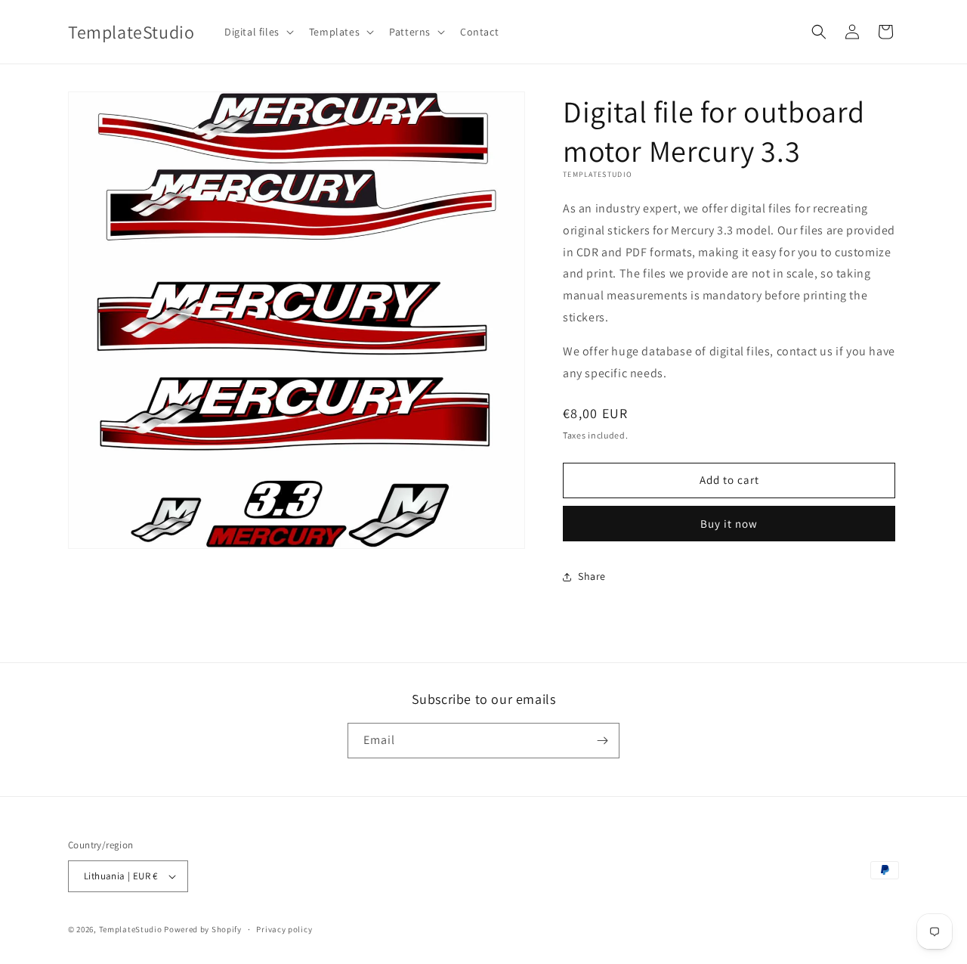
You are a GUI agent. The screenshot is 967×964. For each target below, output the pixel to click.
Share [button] (592, 576)
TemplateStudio (130, 929)
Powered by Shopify (203, 929)
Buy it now (729, 523)
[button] (257, 32)
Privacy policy (284, 929)
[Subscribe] (602, 740)
